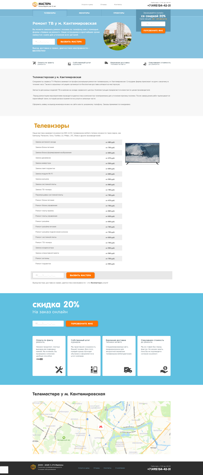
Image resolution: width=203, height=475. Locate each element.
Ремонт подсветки (43, 263)
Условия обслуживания (47, 469)
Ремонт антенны (42, 258)
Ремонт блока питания (44, 200)
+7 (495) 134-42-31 (159, 5)
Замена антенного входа (45, 142)
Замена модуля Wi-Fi (44, 174)
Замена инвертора (43, 163)
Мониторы (84, 13)
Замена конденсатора (44, 248)
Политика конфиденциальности (50, 467)
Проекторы (118, 13)
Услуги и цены (87, 4)
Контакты (118, 4)
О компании (120, 468)
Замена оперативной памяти (47, 253)
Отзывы (103, 4)
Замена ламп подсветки (45, 168)
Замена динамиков (43, 158)
